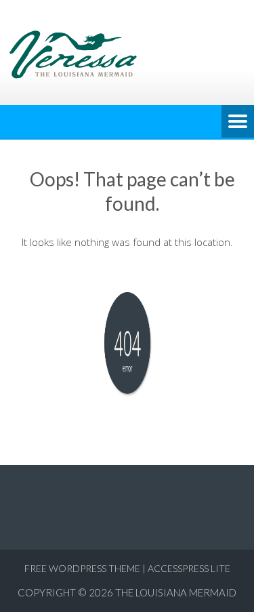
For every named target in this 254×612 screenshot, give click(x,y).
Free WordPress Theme (82, 568)
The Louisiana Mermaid (175, 592)
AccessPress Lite (189, 568)
